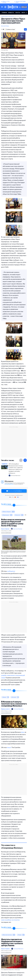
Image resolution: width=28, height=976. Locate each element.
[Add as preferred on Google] (5, 7)
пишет (9, 747)
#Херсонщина (5, 515)
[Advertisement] (14, 442)
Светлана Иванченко (18, 709)
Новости (7, 16)
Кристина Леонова (17, 528)
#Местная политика (7, 934)
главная (4, 12)
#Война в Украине (6, 511)
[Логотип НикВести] (13, 7)
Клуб (24, 7)
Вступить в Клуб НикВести (15, 491)
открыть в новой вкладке (6, 532)
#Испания (13, 697)
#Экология (17, 515)
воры (22, 732)
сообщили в (11, 571)
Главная (2, 16)
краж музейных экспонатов (10, 920)
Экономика (11, 16)
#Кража (4, 697)
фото (23, 12)
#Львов (19, 934)
